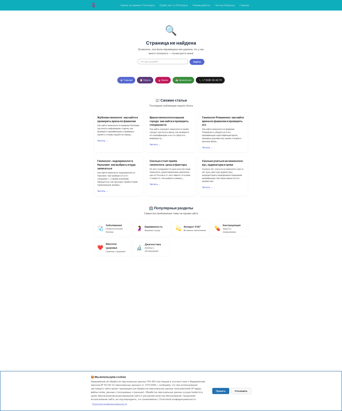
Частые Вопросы (225, 5)
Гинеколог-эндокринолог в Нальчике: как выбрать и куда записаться (116, 164)
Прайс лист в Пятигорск (174, 5)
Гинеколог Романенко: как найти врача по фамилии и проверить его (223, 121)
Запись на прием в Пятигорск (137, 5)
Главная (244, 5)
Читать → (102, 140)
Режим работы (201, 5)
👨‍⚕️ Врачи (163, 80)
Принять (221, 391)
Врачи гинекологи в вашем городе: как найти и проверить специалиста (169, 121)
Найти (197, 61)
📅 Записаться (183, 80)
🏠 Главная (126, 80)
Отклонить (241, 391)
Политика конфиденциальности (109, 404)
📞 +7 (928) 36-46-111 (210, 80)
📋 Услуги (145, 80)
